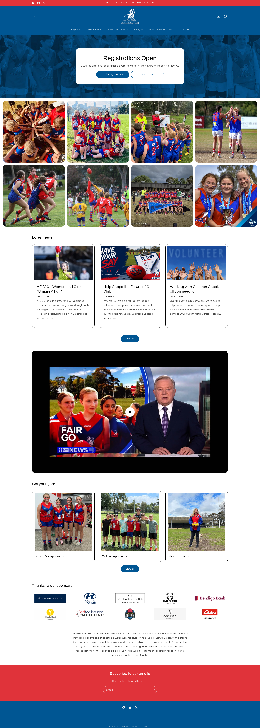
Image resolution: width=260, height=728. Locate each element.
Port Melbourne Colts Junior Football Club (133, 726)
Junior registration (112, 74)
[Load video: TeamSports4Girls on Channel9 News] (130, 412)
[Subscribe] (153, 689)
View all (130, 339)
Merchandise (177, 556)
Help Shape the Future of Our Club (128, 289)
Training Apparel (113, 556)
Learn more (147, 74)
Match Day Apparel (48, 556)
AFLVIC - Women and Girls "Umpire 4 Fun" (59, 289)
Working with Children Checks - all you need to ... (196, 289)
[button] (35, 16)
